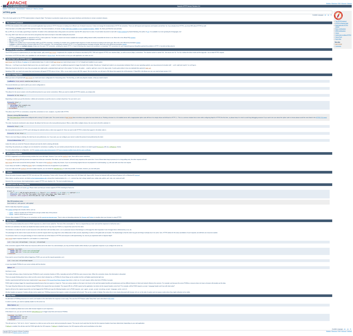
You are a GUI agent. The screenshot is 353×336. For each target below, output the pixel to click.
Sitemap (349, 3)
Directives (334, 3)
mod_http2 (338, 44)
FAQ (339, 3)
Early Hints (338, 39)
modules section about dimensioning (45, 150)
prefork (65, 156)
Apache (5, 8)
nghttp (11, 212)
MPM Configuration (340, 31)
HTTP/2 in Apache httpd (341, 23)
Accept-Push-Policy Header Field (59, 280)
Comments (338, 46)
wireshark (26, 206)
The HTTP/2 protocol (340, 21)
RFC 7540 (66, 28)
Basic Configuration (340, 29)
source (137, 175)
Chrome (84, 217)
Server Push (338, 37)
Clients (337, 33)
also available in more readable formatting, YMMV (84, 28)
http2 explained (122, 31)
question (132, 37)
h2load (11, 214)
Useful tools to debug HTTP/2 (343, 35)
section (138, 42)
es (328, 15)
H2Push (9, 326)
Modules (328, 3)
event (30, 165)
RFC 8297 (111, 298)
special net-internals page (49, 217)
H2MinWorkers (58, 168)
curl (148, 31)
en (325, 15)
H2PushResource (37, 311)
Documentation (21, 8)
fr (331, 15)
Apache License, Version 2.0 (20, 332)
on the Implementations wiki (38, 178)
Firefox (91, 217)
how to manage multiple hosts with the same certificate (75, 150)
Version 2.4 (29, 8)
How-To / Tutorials (38, 8)
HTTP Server (11, 8)
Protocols (100, 147)
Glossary (344, 3)
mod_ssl (148, 68)
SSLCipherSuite (15, 117)
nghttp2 (25, 62)
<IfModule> (112, 147)
